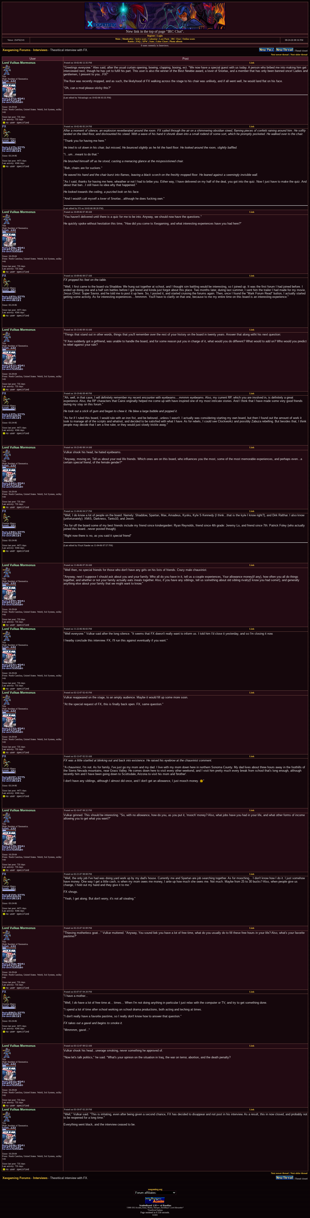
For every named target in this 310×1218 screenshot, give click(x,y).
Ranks (131, 41)
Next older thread (299, 54)
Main (118, 39)
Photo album (176, 41)
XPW (145, 41)
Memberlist (127, 39)
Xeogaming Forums (16, 50)
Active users (141, 39)
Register (151, 35)
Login (160, 35)
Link (251, 62)
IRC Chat (176, 39)
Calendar (152, 39)
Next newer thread (280, 54)
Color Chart (162, 41)
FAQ (138, 41)
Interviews (40, 50)
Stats (151, 41)
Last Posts (164, 39)
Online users (188, 39)
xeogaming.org (155, 1189)
